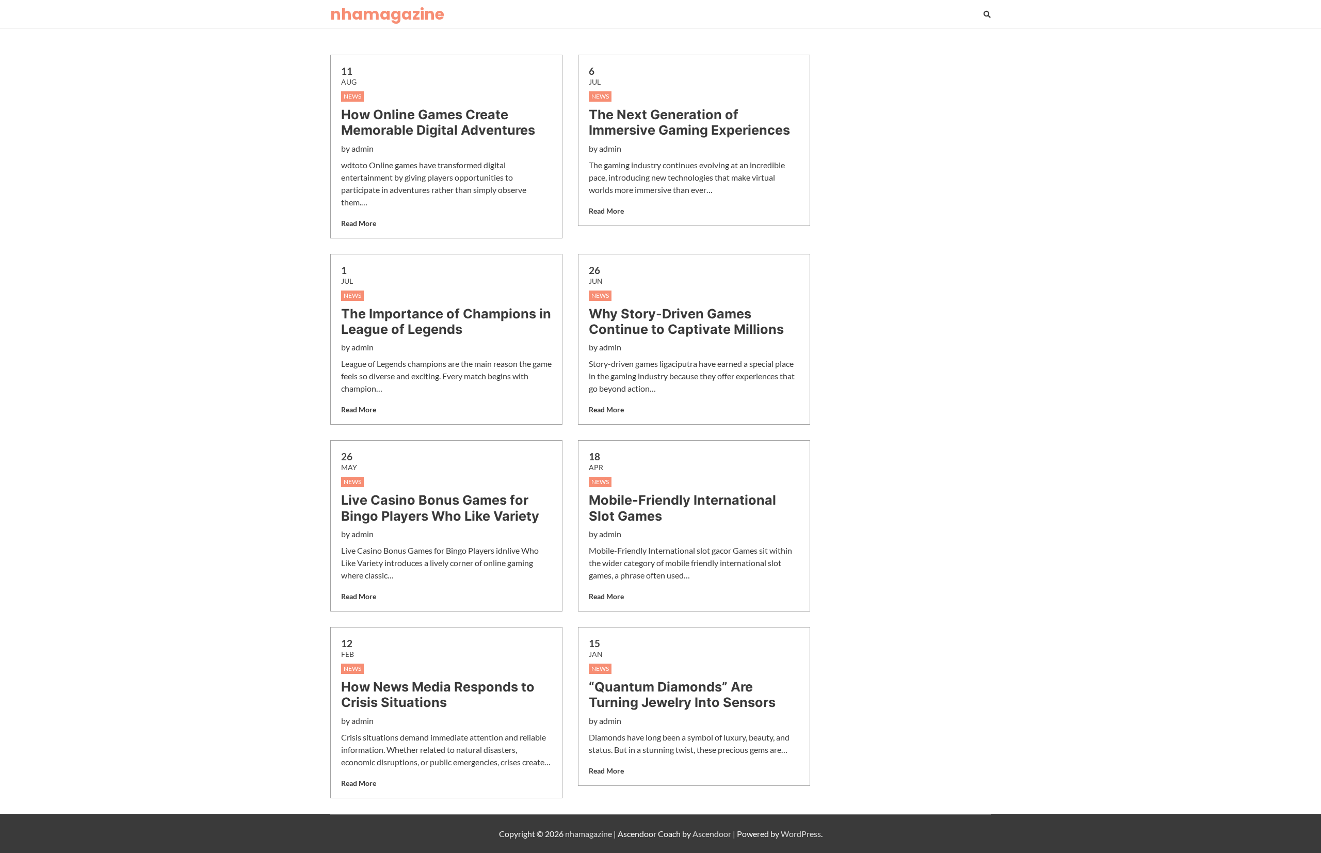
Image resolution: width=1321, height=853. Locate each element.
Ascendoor (711, 834)
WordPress (801, 834)
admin (362, 148)
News (352, 96)
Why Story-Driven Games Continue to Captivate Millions (686, 321)
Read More (358, 223)
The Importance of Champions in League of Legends (446, 321)
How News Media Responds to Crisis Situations (438, 694)
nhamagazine (387, 14)
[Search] (987, 14)
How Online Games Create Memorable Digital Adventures (438, 122)
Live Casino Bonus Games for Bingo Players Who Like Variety (440, 507)
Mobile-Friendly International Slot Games (682, 507)
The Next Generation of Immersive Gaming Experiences (689, 122)
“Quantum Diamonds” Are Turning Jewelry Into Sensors (682, 694)
